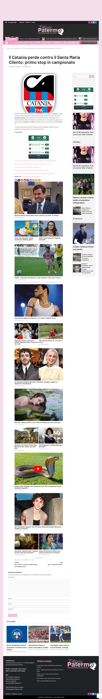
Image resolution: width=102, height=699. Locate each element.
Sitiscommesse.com (83, 106)
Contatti (33, 22)
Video (64, 42)
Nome (10, 598)
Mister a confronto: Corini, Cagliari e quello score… (28, 167)
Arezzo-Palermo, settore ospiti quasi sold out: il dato (49, 678)
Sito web (10, 609)
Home (11, 42)
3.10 (36, 144)
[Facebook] (16, 180)
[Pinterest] (27, 180)
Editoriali (37, 42)
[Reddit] (22, 180)
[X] (19, 180)
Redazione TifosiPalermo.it (15, 66)
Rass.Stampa (71, 42)
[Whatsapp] (36, 180)
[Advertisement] (51, 10)
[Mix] (33, 180)
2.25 (39, 144)
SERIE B (26, 42)
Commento (11, 577)
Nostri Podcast (46, 42)
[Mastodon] (30, 180)
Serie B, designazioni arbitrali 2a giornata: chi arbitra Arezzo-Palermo (17, 647)
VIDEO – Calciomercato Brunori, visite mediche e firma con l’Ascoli (69, 38)
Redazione (21, 22)
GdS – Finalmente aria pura (55, 563)
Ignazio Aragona (19, 687)
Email (10, 604)
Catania (19, 559)
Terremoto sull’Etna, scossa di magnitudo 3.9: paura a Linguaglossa (87, 257)
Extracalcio (56, 42)
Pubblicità (27, 22)
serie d (32, 559)
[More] (39, 180)
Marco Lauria (18, 689)
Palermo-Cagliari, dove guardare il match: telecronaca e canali (31, 170)
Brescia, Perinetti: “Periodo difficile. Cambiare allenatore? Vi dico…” (33, 164)
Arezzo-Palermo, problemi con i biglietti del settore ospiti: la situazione (87, 210)
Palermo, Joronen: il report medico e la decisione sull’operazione (83, 200)
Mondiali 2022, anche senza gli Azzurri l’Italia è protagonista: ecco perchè (34, 173)
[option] (83, 125)
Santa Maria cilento (26, 559)
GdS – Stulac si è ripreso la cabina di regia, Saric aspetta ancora (26, 564)
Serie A (31, 42)
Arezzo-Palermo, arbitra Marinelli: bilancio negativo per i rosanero (32, 38)
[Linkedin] (24, 180)
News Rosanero (18, 42)
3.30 (33, 144)
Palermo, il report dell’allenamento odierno (46, 681)
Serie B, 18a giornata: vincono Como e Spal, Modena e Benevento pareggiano (35, 160)
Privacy (1, 691)
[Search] (78, 42)
